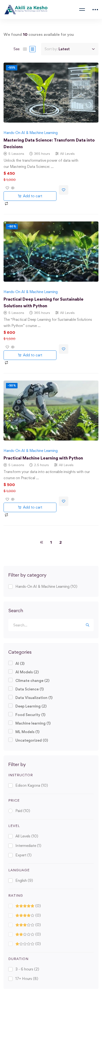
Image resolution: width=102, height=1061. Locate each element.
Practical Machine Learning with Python (43, 457)
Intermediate (28, 845)
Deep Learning (30, 706)
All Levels (26, 836)
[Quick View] (12, 188)
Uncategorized (31, 740)
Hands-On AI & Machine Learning (46, 586)
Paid (22, 810)
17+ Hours (26, 978)
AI (19, 663)
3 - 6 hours (27, 969)
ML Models (27, 732)
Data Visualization (33, 697)
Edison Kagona (31, 785)
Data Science (29, 689)
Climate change (32, 680)
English (24, 880)
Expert (23, 855)
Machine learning (33, 723)
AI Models (27, 672)
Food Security (30, 714)
